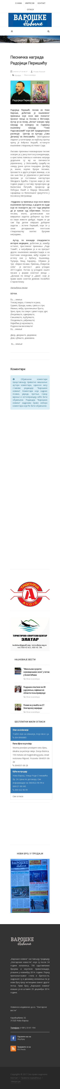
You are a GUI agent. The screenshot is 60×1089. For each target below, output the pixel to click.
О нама (18, 3)
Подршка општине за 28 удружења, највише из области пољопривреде (34, 690)
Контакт (41, 3)
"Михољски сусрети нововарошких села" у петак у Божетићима (36, 672)
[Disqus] (30, 447)
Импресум (29, 3)
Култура (18, 75)
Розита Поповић (39, 71)
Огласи (30, 9)
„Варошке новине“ (19, 959)
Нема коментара (30, 75)
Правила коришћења (31, 1077)
